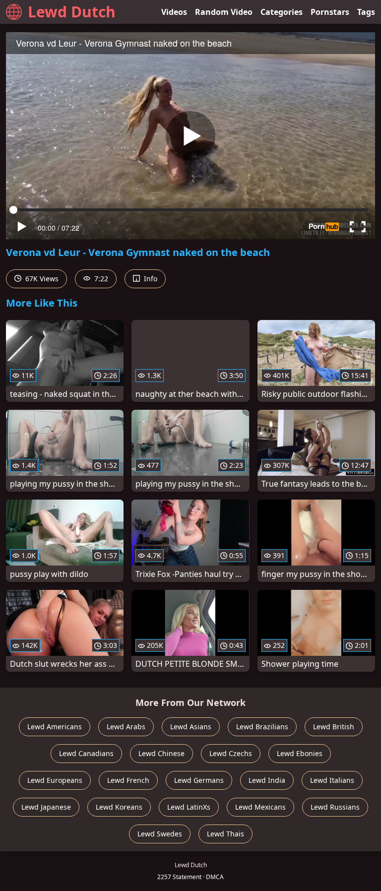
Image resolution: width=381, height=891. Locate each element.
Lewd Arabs (126, 726)
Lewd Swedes (159, 833)
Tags (366, 11)
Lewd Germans (199, 780)
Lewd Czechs (230, 753)
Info (149, 278)
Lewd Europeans (54, 780)
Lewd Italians (332, 780)
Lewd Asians (190, 726)
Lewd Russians (335, 807)
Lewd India (267, 780)
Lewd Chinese (161, 753)
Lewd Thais (225, 833)
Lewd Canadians (86, 753)
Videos (174, 11)
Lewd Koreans (119, 807)
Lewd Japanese (46, 807)
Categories (281, 11)
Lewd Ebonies (299, 753)
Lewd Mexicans (260, 807)
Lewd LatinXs (188, 807)
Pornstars (330, 11)
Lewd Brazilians (262, 726)
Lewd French (128, 780)
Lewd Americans (54, 726)
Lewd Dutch (72, 11)
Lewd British (333, 726)
